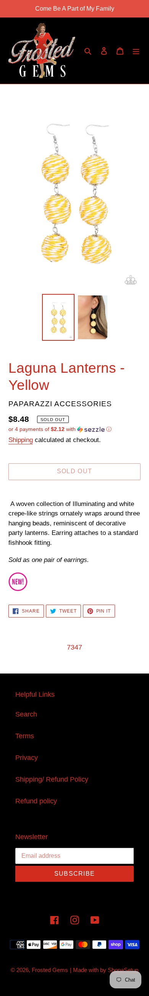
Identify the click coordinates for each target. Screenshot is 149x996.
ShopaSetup (123, 970)
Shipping (20, 440)
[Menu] (136, 51)
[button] (60, 429)
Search (26, 714)
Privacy (26, 757)
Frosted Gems (50, 970)
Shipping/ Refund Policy (51, 779)
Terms (24, 736)
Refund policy (36, 801)
